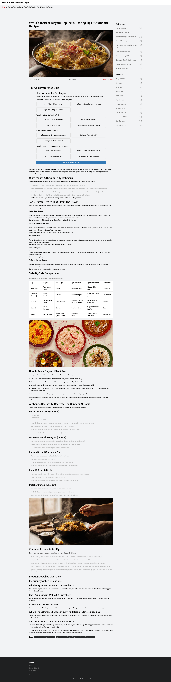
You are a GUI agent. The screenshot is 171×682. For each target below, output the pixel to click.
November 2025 (129, 117)
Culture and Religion (129, 52)
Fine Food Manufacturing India (16, 2)
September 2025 (129, 125)
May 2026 (129, 91)
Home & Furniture (129, 69)
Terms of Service (34, 668)
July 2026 (129, 83)
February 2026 (129, 104)
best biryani (38, 637)
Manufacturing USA (129, 56)
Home (3, 7)
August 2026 (129, 79)
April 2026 (129, 96)
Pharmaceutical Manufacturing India (129, 46)
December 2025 (129, 113)
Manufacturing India (129, 32)
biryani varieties (49, 637)
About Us (32, 666)
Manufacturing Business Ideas (129, 37)
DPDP (31, 673)
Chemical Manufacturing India (129, 60)
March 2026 (129, 100)
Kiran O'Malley (108, 79)
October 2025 (129, 121)
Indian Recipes (129, 28)
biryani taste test (77, 637)
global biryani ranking (63, 637)
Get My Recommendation (71, 162)
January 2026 (129, 108)
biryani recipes (89, 637)
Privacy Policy (33, 670)
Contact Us (33, 675)
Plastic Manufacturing (129, 64)
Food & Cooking (129, 41)
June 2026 (129, 87)
